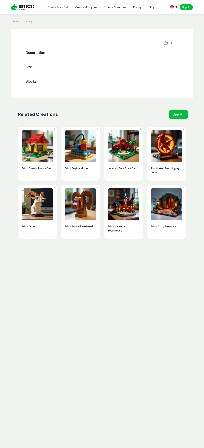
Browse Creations (115, 7)
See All (178, 114)
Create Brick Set (58, 7)
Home (16, 21)
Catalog (28, 21)
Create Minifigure (86, 7)
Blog (151, 7)
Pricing (137, 7)
